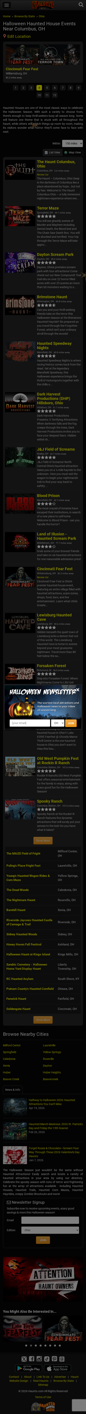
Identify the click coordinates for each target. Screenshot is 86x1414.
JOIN (71, 723)
